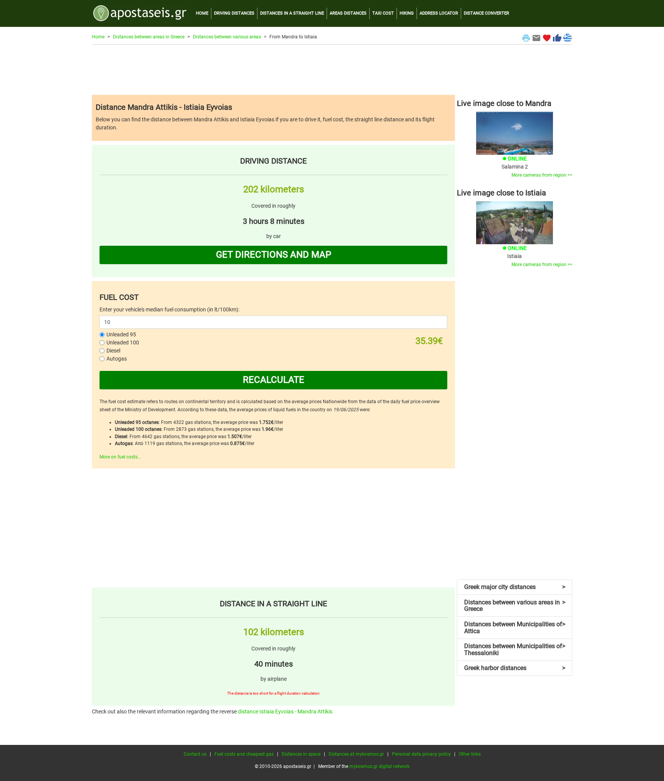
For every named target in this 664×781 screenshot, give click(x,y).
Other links (470, 754)
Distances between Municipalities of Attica (514, 627)
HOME (202, 13)
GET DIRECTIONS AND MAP (273, 254)
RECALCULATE (273, 379)
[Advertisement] (332, 69)
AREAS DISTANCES (348, 13)
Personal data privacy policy (421, 754)
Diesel (113, 350)
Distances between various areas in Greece (514, 606)
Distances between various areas (227, 37)
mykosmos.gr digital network (379, 766)
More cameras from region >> (541, 175)
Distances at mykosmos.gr (356, 754)
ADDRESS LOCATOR (439, 13)
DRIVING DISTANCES (234, 13)
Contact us (195, 754)
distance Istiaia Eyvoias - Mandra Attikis (285, 711)
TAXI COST (383, 13)
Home (98, 37)
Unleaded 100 (122, 342)
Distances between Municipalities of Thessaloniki (514, 649)
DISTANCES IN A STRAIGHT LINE (292, 13)
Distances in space (301, 754)
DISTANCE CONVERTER (486, 13)
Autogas (116, 359)
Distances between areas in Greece (148, 37)
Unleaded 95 (121, 334)
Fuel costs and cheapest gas (244, 754)
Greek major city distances (514, 587)
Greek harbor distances (514, 668)
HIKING (407, 13)
